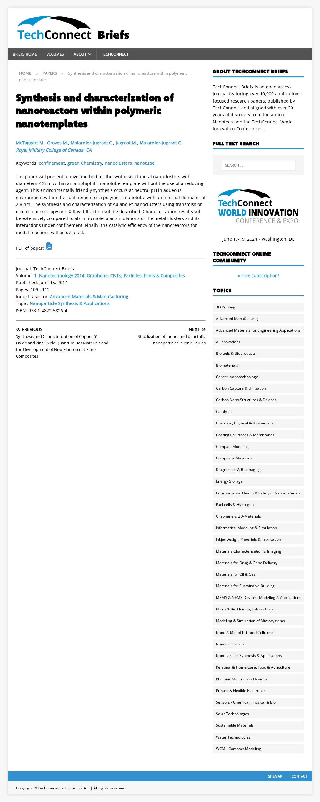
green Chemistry (85, 163)
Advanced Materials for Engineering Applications (258, 330)
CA (89, 150)
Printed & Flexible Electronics (241, 690)
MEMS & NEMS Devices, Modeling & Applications (258, 597)
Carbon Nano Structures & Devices (246, 400)
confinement (52, 163)
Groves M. (57, 143)
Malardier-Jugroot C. (92, 143)
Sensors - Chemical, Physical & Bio (246, 702)
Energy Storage (229, 481)
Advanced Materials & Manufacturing (89, 296)
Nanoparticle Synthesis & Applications (70, 303)
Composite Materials (234, 458)
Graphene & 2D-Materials (238, 516)
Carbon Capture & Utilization (241, 388)
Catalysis (224, 411)
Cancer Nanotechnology (237, 376)
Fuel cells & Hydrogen (235, 504)
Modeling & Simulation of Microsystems (250, 621)
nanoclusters (118, 163)
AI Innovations (228, 341)
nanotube (144, 163)
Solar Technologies (232, 713)
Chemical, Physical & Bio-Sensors (245, 423)
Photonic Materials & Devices (241, 679)
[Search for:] (259, 165)
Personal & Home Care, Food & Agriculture (253, 667)
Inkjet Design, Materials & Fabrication (248, 539)
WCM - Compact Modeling (238, 748)
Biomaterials (227, 365)
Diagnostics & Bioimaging (238, 469)
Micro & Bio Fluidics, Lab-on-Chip (244, 609)
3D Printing (225, 307)
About (80, 54)
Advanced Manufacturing (238, 318)
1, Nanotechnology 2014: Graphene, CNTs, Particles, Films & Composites (109, 275)
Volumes (55, 54)
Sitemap (275, 776)
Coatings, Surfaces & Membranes (245, 435)
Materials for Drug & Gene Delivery (247, 562)
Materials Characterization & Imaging (248, 551)
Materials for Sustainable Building (245, 586)
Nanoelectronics (230, 644)
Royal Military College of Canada (49, 150)
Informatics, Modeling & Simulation (246, 527)
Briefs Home (25, 54)
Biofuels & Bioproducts (236, 353)
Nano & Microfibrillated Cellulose (244, 632)
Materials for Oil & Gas (236, 574)
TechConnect (115, 54)
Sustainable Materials (235, 725)
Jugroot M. (126, 143)
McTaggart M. (30, 143)
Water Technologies (233, 737)
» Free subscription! (258, 275)
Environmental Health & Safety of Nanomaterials (258, 493)
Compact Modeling (232, 446)
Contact (299, 776)
